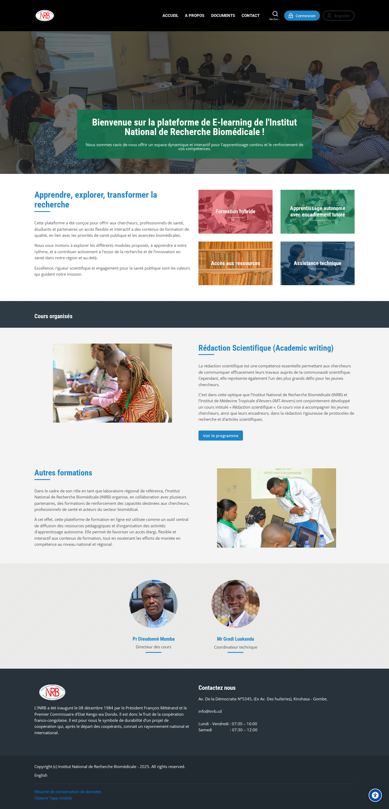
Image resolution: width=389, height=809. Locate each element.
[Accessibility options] (375, 795)
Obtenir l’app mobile (53, 798)
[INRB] (44, 15)
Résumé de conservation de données (67, 791)
